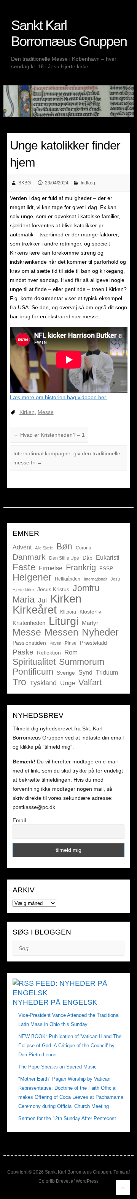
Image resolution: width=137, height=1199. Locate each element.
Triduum (107, 672)
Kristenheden (29, 623)
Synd (85, 672)
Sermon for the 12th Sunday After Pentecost (67, 1118)
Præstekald (93, 643)
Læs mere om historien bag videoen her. (58, 397)
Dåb (87, 558)
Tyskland (43, 683)
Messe (46, 412)
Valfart (90, 682)
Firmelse (50, 568)
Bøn (64, 546)
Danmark (29, 556)
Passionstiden (29, 643)
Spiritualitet (34, 662)
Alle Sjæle (44, 548)
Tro (19, 682)
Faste (24, 567)
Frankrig (81, 567)
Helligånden (67, 579)
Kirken (27, 412)
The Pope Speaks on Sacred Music (57, 1067)
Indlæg (88, 183)
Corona (83, 548)
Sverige (66, 673)
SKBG (24, 183)
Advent (22, 547)
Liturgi (63, 621)
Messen (61, 632)
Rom (71, 652)
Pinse (70, 643)
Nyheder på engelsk (55, 1002)
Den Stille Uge (64, 558)
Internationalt (95, 579)
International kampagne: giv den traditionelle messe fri (66, 458)
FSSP (106, 568)
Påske (23, 652)
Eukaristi (107, 557)
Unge (67, 683)
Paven (55, 643)
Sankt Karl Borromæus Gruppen (69, 33)
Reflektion (49, 653)
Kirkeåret (35, 609)
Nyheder (100, 632)
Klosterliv (90, 612)
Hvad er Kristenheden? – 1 (49, 435)
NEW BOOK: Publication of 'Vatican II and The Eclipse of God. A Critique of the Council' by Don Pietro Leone (69, 1045)
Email (19, 820)
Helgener (32, 577)
